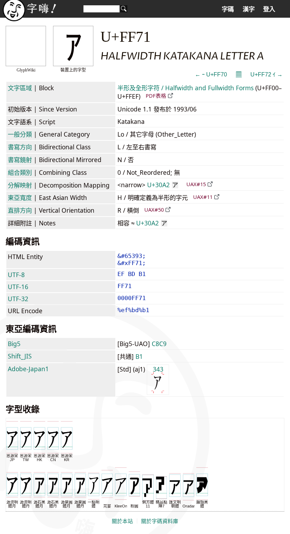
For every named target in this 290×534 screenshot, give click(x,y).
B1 (139, 356)
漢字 (249, 9)
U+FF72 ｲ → (266, 74)
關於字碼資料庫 (159, 521)
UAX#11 (203, 196)
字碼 (228, 9)
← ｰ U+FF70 (211, 74)
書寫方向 (20, 147)
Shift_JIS (20, 356)
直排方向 (20, 210)
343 (158, 369)
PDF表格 (156, 95)
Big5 (14, 343)
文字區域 (20, 88)
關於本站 (122, 521)
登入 (269, 9)
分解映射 (20, 185)
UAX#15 (196, 184)
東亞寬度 (20, 197)
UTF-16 (18, 286)
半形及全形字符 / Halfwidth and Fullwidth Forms (185, 88)
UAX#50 (154, 209)
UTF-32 (18, 298)
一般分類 (20, 134)
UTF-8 (16, 274)
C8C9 (159, 343)
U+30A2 (162, 184)
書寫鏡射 (20, 159)
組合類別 (20, 172)
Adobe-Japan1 (28, 368)
